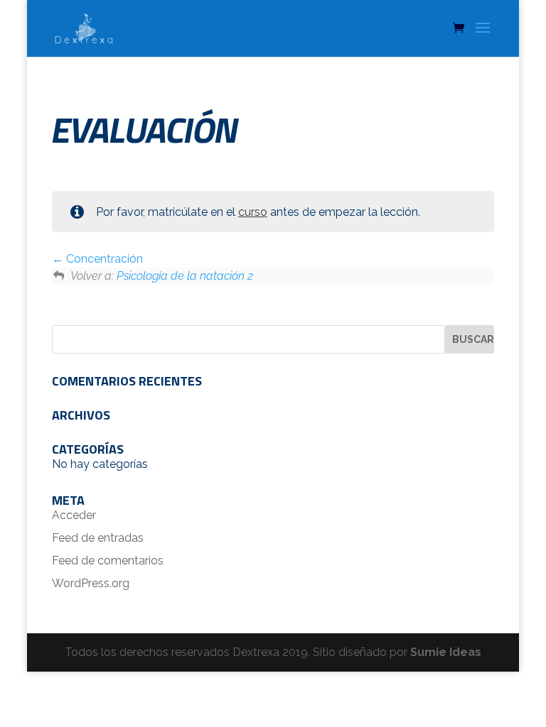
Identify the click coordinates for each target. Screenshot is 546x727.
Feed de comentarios (108, 560)
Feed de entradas (98, 538)
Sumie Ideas (445, 652)
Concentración (103, 259)
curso (252, 212)
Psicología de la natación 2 (185, 276)
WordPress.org (90, 583)
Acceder (74, 515)
